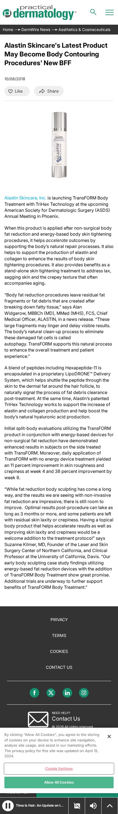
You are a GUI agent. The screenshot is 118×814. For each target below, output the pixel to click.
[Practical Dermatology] (40, 12)
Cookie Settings (59, 768)
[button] (8, 805)
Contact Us (59, 667)
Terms (59, 635)
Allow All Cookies (59, 782)
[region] (59, 760)
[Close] (109, 736)
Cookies (59, 651)
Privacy (59, 619)
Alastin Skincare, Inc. (25, 198)
